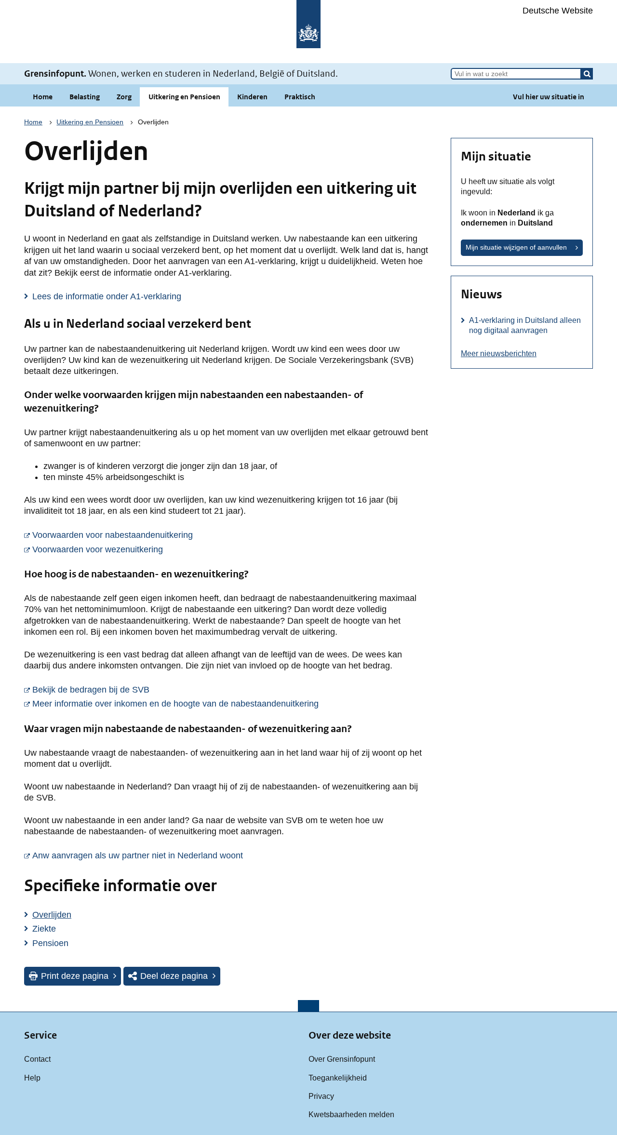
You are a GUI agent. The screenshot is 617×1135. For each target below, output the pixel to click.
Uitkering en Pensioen (184, 96)
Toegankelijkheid (337, 1077)
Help (32, 1077)
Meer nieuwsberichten (499, 353)
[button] (587, 74)
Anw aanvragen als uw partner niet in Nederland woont (230, 855)
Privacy (321, 1096)
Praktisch (299, 96)
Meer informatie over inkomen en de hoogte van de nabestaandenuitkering (230, 703)
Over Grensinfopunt (341, 1059)
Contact (37, 1059)
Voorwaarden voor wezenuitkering (218, 549)
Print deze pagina (74, 976)
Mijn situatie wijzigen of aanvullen (516, 247)
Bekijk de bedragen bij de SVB (211, 689)
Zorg (124, 96)
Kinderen (252, 96)
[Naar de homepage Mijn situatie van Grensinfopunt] (308, 31)
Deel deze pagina (174, 976)
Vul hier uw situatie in (548, 96)
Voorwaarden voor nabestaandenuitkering (230, 535)
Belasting (84, 96)
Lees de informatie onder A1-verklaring (106, 296)
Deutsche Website (558, 10)
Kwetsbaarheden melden (351, 1114)
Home (43, 96)
